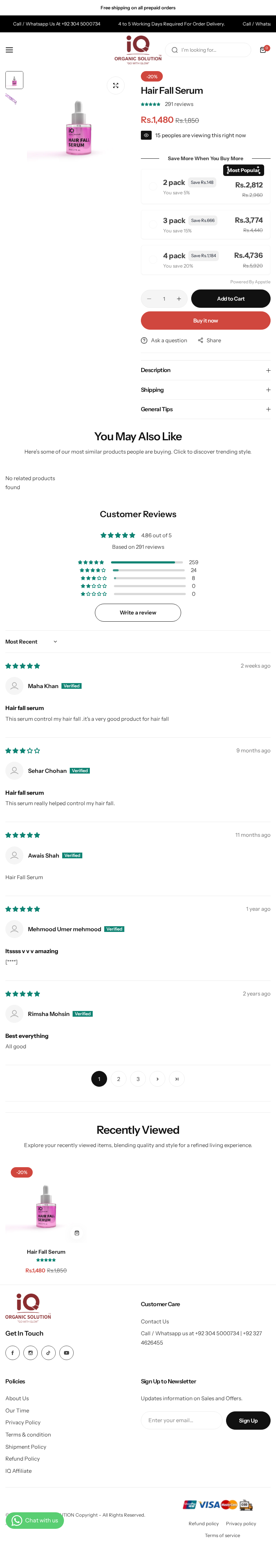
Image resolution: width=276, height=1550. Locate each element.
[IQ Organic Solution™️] (138, 50)
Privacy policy (241, 1523)
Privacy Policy (23, 1422)
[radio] (206, 186)
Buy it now (205, 320)
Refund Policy (22, 1458)
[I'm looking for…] (175, 50)
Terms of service (222, 1535)
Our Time (17, 1410)
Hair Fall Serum (46, 1251)
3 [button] (138, 1079)
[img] (22, 666)
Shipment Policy (25, 1446)
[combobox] (208, 50)
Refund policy (204, 1523)
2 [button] (118, 1079)
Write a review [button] (138, 612)
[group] (78, 122)
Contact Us (155, 1321)
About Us (17, 1398)
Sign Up (248, 1420)
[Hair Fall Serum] (46, 1202)
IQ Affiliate (18, 1470)
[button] (151, 104)
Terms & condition (28, 1434)
